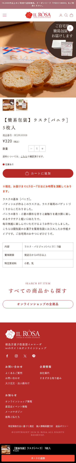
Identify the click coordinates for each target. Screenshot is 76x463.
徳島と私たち (12, 417)
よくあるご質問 (13, 373)
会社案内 (44, 373)
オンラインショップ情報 (18, 401)
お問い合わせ (12, 378)
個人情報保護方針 (44, 426)
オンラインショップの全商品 (38, 304)
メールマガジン (13, 412)
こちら (24, 156)
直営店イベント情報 (16, 406)
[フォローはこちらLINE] (34, 356)
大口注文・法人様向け (17, 383)
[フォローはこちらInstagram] (16, 356)
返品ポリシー (62, 426)
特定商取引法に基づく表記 (21, 426)
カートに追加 (38, 458)
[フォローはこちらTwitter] (25, 356)
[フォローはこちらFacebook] (7, 356)
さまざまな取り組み (51, 378)
